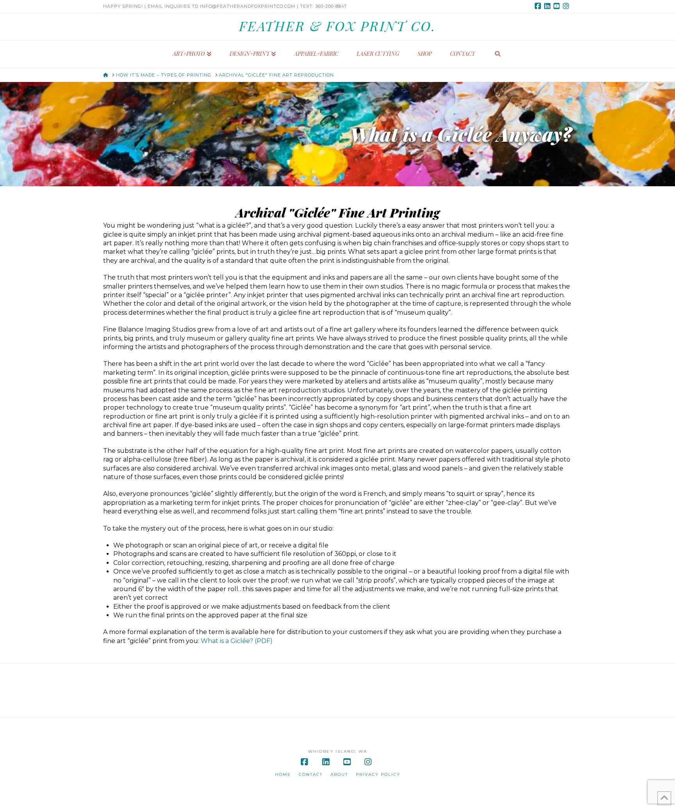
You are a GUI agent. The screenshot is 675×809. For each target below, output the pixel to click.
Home (283, 774)
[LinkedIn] (548, 6)
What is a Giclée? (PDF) (237, 641)
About (339, 774)
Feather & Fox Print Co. (337, 25)
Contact (311, 774)
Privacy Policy (378, 774)
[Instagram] (567, 6)
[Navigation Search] (497, 54)
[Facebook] (539, 6)
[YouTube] (557, 6)
